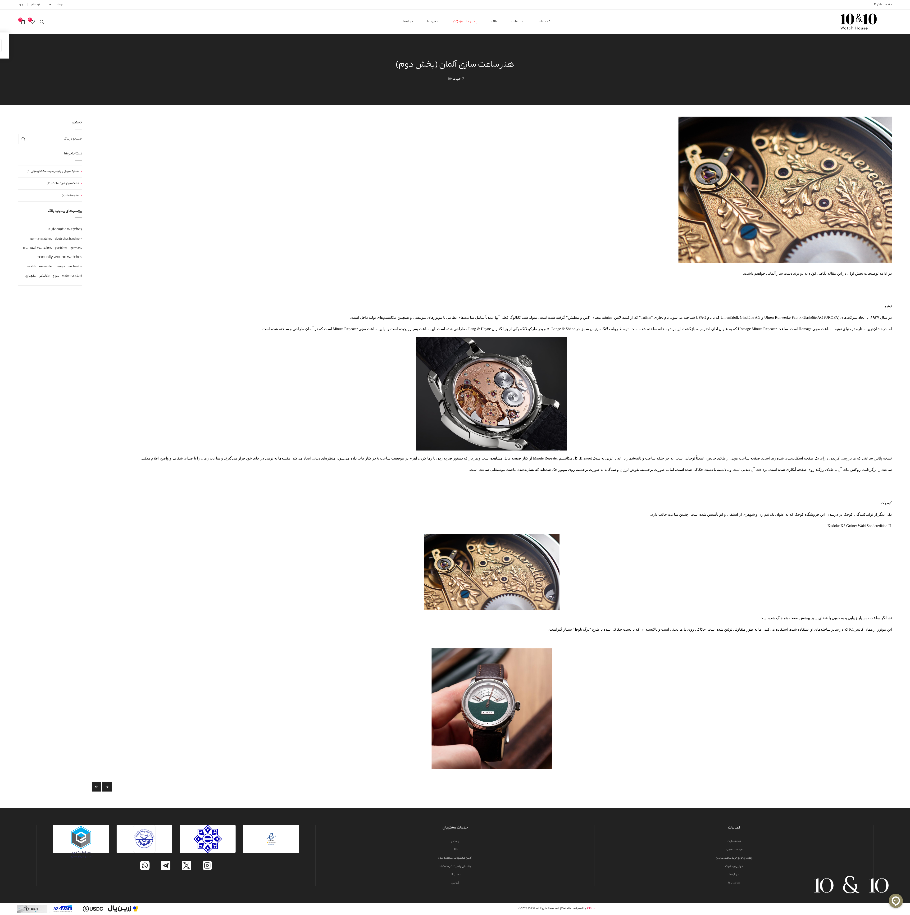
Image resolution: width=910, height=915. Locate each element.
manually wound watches (59, 257)
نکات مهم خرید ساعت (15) (63, 183)
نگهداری (30, 276)
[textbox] (50, 139)
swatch (31, 266)
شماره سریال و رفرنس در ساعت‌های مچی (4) (53, 171)
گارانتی (455, 883)
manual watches (37, 248)
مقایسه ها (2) (70, 195)
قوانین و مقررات (734, 866)
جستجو (455, 841)
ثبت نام (36, 5)
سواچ (56, 276)
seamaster (46, 266)
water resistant (72, 276)
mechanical (75, 266)
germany (76, 248)
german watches (41, 239)
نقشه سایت (734, 841)
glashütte (61, 248)
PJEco (591, 908)
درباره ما (734, 874)
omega (60, 266)
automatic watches (65, 229)
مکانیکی (44, 276)
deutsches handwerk (68, 239)
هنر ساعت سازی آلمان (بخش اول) (107, 787)
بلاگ (455, 849)
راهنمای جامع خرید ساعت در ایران (734, 858)
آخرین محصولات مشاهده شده (455, 858)
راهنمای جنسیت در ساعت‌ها (455, 866)
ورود (20, 5)
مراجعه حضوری (734, 849)
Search (23, 139)
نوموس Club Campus (96, 787)
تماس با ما (734, 883)
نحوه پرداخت (455, 874)
